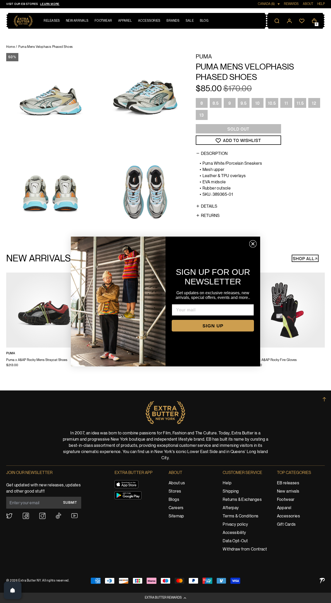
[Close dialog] (253, 244)
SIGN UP (212, 325)
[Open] (12, 590)
